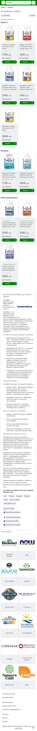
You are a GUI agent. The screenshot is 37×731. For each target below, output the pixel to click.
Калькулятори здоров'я (13, 512)
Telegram (11, 496)
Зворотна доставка (8, 706)
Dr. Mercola (26, 607)
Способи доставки (8, 694)
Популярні (6, 15)
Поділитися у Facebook (13, 517)
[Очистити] (29, 3)
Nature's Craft (9, 685)
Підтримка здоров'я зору (9, 264)
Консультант (10, 508)
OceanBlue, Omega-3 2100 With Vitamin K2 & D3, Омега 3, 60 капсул (9, 87)
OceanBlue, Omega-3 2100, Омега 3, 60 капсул (8, 46)
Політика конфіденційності (11, 709)
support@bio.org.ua (9, 503)
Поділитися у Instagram (13, 525)
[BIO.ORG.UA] (3, 2)
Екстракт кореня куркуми (27, 220)
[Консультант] (33, 727)
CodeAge (9, 659)
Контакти (5, 714)
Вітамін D (5, 151)
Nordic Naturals (27, 633)
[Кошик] (33, 3)
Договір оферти (7, 702)
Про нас (5, 718)
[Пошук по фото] (25, 2)
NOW (26, 555)
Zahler (27, 685)
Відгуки (4, 721)
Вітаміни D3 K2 (6, 220)
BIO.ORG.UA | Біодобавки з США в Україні (19, 726)
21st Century (9, 633)
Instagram (19, 496)
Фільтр (33, 15)
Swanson (27, 581)
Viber (5, 496)
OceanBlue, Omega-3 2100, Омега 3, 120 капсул (8, 128)
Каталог (3, 7)
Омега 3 (4, 22)
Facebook (27, 496)
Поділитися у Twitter (12, 521)
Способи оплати (7, 697)
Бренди (10, 7)
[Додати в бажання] (15, 62)
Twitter (6, 500)
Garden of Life (9, 607)
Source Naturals (9, 581)
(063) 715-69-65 (15, 500)
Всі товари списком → (7, 19)
